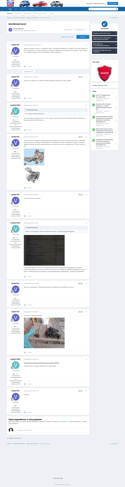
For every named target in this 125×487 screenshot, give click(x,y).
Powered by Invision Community (62, 484)
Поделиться (68, 29)
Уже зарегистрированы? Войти (95, 3)
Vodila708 (20, 28)
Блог (16, 9)
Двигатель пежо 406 (30, 30)
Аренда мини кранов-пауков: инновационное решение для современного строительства (104, 130)
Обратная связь (58, 478)
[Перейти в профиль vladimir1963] (15, 111)
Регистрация (112, 3)
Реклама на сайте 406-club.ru (102, 33)
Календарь (18, 13)
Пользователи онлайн (40, 13)
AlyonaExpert (99, 98)
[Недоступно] (34, 156)
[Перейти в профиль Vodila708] (10, 30)
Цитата (30, 66)
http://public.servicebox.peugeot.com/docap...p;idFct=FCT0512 (41, 363)
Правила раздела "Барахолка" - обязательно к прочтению (102, 38)
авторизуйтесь (63, 421)
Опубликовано (32, 45)
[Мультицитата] (25, 66)
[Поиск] (116, 9)
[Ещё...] (86, 45)
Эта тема (110, 9)
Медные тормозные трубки (100, 85)
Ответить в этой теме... (25, 430)
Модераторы (27, 13)
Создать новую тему (67, 37)
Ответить (83, 37)
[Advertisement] (58, 459)
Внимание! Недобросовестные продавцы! (102, 51)
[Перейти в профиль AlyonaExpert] (93, 95)
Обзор (10, 9)
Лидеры (51, 13)
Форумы (9, 13)
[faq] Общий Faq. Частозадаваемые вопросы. (101, 44)
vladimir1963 (15, 105)
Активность (23, 9)
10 (16, 59)
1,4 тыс (16, 120)
